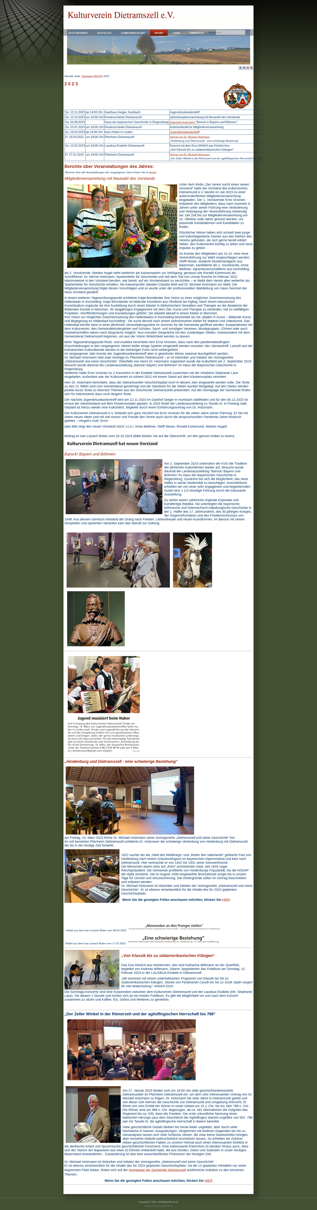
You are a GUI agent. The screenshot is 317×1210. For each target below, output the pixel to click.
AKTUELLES (104, 32)
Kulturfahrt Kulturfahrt (183, 122)
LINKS (176, 32)
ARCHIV (158, 32)
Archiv (152, 172)
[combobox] (230, 32)
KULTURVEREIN (78, 32)
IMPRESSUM (197, 32)
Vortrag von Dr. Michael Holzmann (189, 136)
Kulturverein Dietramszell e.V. (121, 14)
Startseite (87, 76)
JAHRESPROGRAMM (133, 32)
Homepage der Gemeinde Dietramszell (157, 1170)
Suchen (212, 32)
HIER (226, 900)
